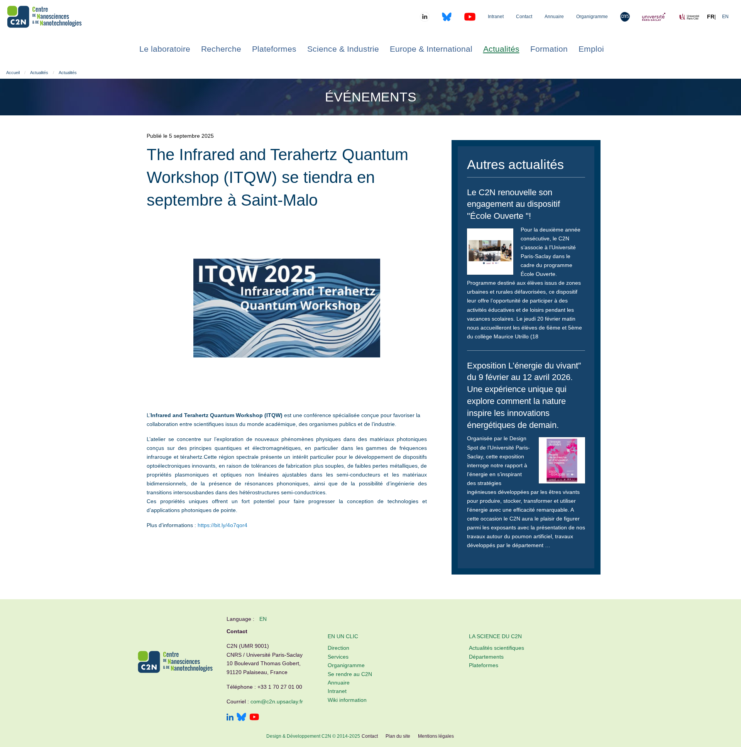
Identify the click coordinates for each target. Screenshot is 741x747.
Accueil (13, 72)
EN (725, 16)
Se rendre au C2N (350, 674)
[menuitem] (165, 49)
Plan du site (398, 736)
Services (338, 657)
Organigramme (592, 16)
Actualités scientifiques (496, 648)
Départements (486, 657)
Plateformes (483, 665)
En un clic (343, 636)
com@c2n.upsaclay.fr (276, 701)
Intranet (496, 16)
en (263, 619)
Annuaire (554, 16)
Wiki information (347, 700)
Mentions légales (436, 736)
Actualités (39, 72)
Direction (338, 648)
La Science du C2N (495, 636)
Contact (524, 16)
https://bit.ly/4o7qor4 (222, 525)
